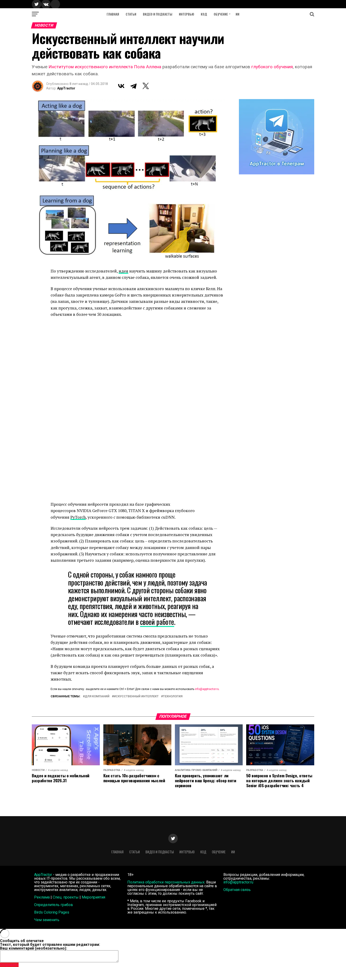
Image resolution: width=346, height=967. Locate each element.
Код (204, 14)
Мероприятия (93, 897)
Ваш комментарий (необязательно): (33, 948)
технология (172, 696)
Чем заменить (46, 920)
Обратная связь (237, 889)
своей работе (157, 621)
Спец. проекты (66, 897)
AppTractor (66, 88)
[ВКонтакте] (121, 86)
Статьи (131, 14)
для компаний (97, 696)
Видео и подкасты (157, 14)
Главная (113, 14)
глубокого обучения (272, 66)
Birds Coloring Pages (51, 912)
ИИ (237, 14)
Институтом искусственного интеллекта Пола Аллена (104, 66)
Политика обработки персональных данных (166, 882)
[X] (145, 86)
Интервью (186, 14)
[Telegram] (133, 86)
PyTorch (78, 517)
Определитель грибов (53, 905)
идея (123, 271)
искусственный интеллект (136, 696)
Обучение (221, 14)
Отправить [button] (9, 965)
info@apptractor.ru (207, 689)
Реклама (42, 897)
